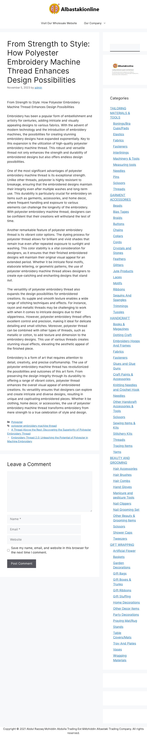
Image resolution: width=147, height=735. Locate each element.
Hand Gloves (122, 487)
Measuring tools (124, 164)
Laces (117, 277)
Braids (117, 218)
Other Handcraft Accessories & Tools (125, 406)
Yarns (117, 452)
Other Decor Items (126, 608)
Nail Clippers (122, 503)
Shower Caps (122, 532)
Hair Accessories (125, 469)
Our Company (92, 23)
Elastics (118, 134)
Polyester (17, 421)
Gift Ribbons (122, 590)
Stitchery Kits (122, 433)
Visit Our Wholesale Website (59, 23)
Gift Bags (120, 573)
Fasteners (120, 146)
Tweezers (120, 538)
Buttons (118, 224)
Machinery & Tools (126, 158)
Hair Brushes (122, 475)
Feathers (119, 259)
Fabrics (118, 140)
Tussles (118, 312)
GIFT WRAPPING (122, 545)
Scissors (119, 183)
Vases (117, 649)
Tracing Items (122, 446)
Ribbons (119, 289)
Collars (118, 236)
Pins (116, 177)
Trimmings (120, 306)
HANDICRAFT (120, 318)
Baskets (119, 557)
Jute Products (123, 271)
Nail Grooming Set (126, 509)
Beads (117, 205)
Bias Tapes (121, 212)
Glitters (118, 265)
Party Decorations (126, 614)
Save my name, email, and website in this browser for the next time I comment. (50, 550)
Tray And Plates (124, 643)
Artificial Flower (124, 551)
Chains (118, 230)
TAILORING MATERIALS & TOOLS (120, 113)
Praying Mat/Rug (125, 621)
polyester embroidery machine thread (34, 425)
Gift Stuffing (122, 596)
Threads (119, 189)
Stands (118, 627)
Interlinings (121, 152)
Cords (117, 242)
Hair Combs (121, 481)
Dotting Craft (122, 335)
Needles (119, 171)
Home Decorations (126, 602)
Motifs (117, 283)
